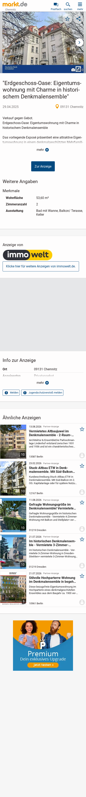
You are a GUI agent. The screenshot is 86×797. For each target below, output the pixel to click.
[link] (28, 255)
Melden (14, 392)
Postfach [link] (56, 9)
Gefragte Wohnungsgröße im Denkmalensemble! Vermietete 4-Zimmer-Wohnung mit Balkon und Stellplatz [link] (51, 506)
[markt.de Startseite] (15, 4)
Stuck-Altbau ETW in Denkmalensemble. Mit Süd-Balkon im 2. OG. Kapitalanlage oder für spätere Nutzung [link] (52, 470)
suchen (68, 9)
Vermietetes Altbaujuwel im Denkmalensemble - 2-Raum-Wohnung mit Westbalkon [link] (50, 433)
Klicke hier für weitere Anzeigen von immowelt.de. (41, 266)
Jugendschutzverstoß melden (45, 392)
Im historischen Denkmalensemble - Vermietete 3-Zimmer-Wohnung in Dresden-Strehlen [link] (52, 543)
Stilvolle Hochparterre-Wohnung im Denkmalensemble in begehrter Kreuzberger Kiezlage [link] (52, 580)
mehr (40, 150)
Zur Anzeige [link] (43, 166)
